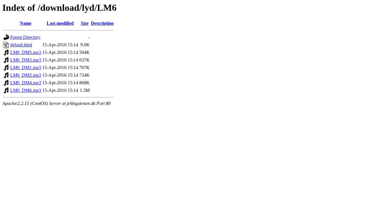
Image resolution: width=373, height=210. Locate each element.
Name (25, 23)
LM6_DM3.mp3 (25, 59)
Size (85, 23)
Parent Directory (25, 37)
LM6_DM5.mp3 (25, 52)
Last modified (60, 23)
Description (102, 23)
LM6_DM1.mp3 (25, 67)
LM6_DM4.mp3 (25, 82)
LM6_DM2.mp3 (25, 75)
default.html (21, 44)
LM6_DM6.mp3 (25, 90)
